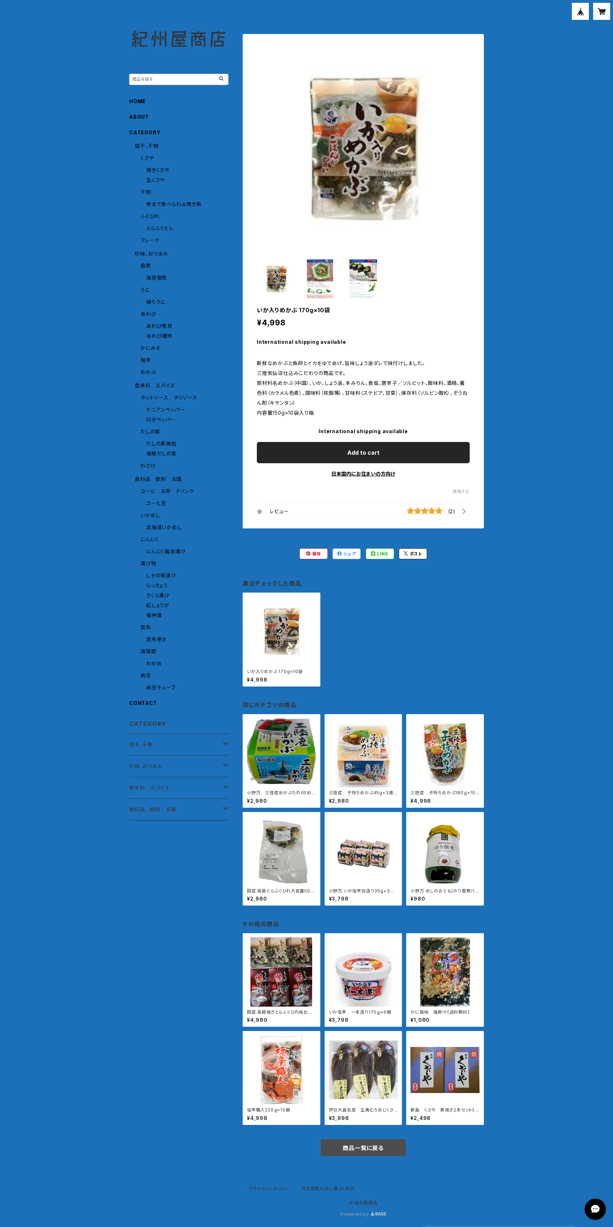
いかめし (150, 515)
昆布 (145, 627)
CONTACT (143, 703)
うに (145, 290)
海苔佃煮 (156, 278)
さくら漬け (158, 595)
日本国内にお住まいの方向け (363, 474)
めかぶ (148, 372)
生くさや (155, 180)
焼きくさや (157, 170)
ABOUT (139, 117)
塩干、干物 (147, 146)
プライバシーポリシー (269, 1188)
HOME (137, 101)
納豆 (145, 675)
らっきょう (157, 585)
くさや (147, 158)
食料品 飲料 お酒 (158, 479)
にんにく (149, 539)
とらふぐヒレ (160, 228)
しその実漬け (161, 575)
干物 (145, 192)
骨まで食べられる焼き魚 (173, 204)
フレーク (150, 240)
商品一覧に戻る (363, 1148)
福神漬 (154, 615)
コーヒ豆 (156, 503)
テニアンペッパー (165, 410)
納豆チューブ (161, 687)
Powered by (355, 1214)
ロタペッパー (161, 419)
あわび (148, 314)
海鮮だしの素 (161, 453)
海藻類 (148, 651)
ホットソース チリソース (168, 397)
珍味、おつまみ (151, 254)
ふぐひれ (150, 216)
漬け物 (148, 563)
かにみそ (150, 348)
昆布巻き (156, 639)
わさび (147, 466)
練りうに (155, 302)
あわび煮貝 (159, 326)
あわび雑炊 (159, 336)
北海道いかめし (164, 527)
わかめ (154, 663)
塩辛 (145, 360)
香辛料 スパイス (155, 385)
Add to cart (363, 452)
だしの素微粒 (161, 444)
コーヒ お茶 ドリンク (167, 491)
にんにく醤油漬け (166, 551)
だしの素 (150, 431)
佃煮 (145, 266)
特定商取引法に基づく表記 (328, 1188)
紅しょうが (158, 605)
